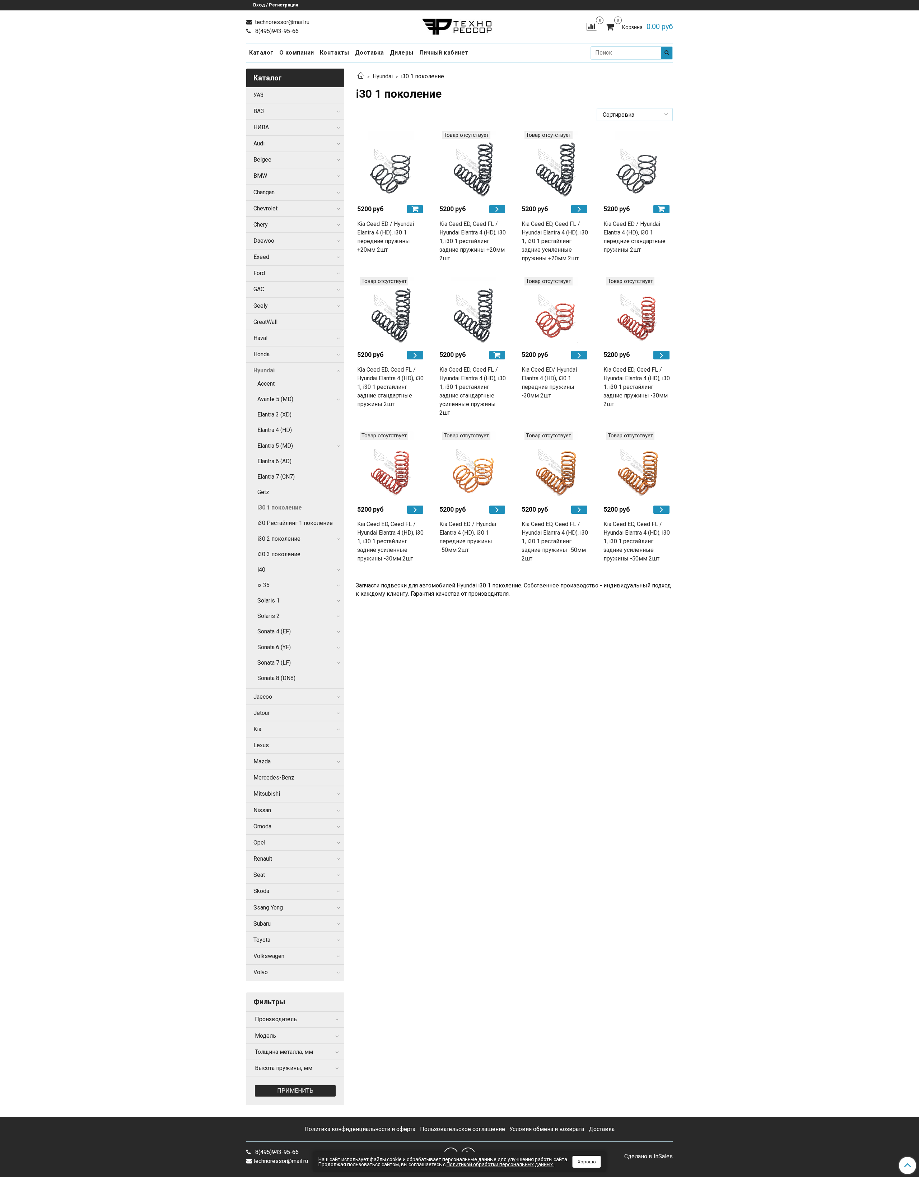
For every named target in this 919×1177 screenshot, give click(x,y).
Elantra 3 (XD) (274, 414)
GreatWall (265, 321)
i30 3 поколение (278, 554)
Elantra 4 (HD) (274, 430)
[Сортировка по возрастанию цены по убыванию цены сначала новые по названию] (635, 114)
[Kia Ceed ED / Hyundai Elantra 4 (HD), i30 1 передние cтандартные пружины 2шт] (637, 165)
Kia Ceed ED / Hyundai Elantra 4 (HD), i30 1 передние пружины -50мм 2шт (467, 537)
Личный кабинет (443, 52)
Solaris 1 (268, 600)
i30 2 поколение (278, 538)
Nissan (262, 810)
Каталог (261, 52)
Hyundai (383, 76)
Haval (260, 338)
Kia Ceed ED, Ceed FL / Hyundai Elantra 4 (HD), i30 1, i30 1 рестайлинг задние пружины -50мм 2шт (555, 541)
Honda (261, 354)
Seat (259, 874)
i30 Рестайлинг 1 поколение (295, 523)
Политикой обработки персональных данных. (500, 1164)
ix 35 (263, 585)
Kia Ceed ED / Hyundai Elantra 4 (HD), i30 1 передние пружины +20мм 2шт (385, 236)
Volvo (260, 972)
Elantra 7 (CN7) (276, 476)
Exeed (261, 256)
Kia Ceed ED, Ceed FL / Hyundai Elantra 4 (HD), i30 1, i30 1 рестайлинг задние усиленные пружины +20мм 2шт (555, 241)
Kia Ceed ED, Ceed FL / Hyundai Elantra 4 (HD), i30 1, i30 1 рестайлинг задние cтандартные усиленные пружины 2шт (472, 391)
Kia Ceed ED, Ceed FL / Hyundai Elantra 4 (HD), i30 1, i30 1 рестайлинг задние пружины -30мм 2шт (636, 387)
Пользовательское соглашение (462, 1129)
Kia (257, 729)
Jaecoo (262, 696)
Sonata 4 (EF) (274, 631)
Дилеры (402, 52)
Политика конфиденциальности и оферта (359, 1129)
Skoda (261, 891)
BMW (260, 175)
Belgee (262, 159)
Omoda (262, 826)
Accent (266, 383)
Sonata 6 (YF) (274, 647)
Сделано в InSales (648, 1156)
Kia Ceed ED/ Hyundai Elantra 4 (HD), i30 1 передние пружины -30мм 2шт (549, 382)
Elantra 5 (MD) (275, 445)
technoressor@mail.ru (281, 22)
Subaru (262, 923)
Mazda (262, 761)
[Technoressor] (459, 25)
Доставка (369, 52)
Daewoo (263, 240)
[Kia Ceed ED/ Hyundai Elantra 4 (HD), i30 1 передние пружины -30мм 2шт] (555, 311)
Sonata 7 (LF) (274, 662)
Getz (263, 492)
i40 (261, 569)
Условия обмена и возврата (546, 1129)
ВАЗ (258, 111)
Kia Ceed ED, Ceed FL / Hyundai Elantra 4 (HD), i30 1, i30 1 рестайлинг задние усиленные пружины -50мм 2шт (636, 541)
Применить (295, 1090)
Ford (259, 273)
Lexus (261, 745)
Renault (262, 858)
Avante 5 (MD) (275, 399)
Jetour (261, 713)
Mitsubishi (266, 793)
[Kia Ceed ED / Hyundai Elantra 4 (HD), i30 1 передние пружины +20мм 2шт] (391, 165)
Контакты (334, 52)
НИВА (261, 127)
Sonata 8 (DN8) (276, 678)
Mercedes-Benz (273, 777)
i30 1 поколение (279, 507)
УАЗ (258, 95)
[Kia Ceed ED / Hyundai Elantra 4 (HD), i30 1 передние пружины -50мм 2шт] (473, 465)
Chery (260, 224)
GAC (258, 289)
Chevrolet (265, 208)
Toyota (261, 939)
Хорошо (587, 1161)
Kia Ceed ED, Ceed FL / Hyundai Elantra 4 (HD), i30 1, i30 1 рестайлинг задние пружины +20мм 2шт (472, 241)
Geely (260, 305)
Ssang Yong (268, 907)
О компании (296, 52)
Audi (259, 143)
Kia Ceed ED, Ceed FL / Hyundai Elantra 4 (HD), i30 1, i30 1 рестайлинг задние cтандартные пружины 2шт (390, 387)
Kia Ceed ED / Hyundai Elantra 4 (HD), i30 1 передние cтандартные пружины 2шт (634, 236)
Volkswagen (268, 956)
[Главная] (360, 76)
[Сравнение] (591, 26)
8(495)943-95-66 (276, 31)
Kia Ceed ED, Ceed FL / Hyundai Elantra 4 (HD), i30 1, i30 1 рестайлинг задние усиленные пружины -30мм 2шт (390, 541)
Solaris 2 (268, 616)
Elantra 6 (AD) (274, 461)
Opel (259, 842)
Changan (264, 192)
